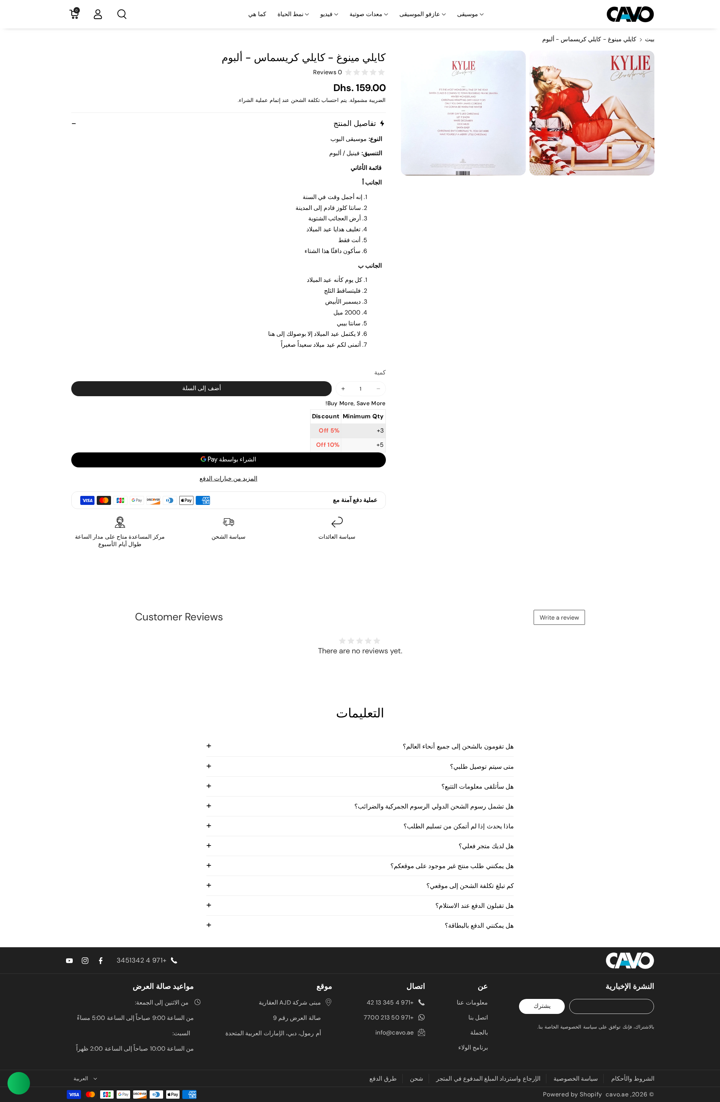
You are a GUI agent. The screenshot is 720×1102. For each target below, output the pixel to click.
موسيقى (467, 14)
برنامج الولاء (473, 1047)
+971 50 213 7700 (389, 1017)
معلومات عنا (472, 1002)
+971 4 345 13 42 (390, 1002)
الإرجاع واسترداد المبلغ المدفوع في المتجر (488, 1079)
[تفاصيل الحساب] (98, 14)
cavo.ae (617, 1094)
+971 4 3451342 (141, 960)
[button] (470, 14)
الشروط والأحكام (632, 1079)
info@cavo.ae (394, 1032)
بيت (649, 39)
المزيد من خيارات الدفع (228, 478)
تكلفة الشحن (305, 100)
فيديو (326, 14)
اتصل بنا (478, 1017)
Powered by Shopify (572, 1094)
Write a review (559, 617)
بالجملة (479, 1032)
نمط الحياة (290, 14)
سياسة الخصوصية (576, 1079)
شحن (416, 1079)
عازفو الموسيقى (419, 14)
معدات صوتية (366, 14)
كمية (380, 372)
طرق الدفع (382, 1079)
